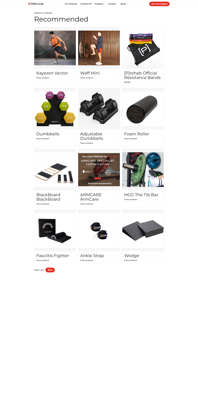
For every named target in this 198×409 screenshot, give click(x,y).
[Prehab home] (35, 4)
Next (50, 270)
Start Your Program (159, 4)
